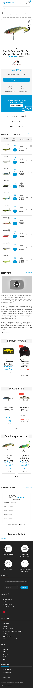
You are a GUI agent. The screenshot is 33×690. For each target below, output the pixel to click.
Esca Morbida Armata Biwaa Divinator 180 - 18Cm (8, 459)
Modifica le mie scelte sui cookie (10, 641)
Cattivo (9, 520)
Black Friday (5, 659)
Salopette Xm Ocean (24, 360)
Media (8, 512)
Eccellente (10, 504)
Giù (8, 516)
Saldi (4, 653)
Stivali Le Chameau (8, 360)
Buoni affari (5, 656)
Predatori (14, 13)
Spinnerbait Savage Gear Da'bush (24, 459)
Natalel (4, 661)
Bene (8, 508)
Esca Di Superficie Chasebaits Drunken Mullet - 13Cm (24, 411)
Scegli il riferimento (17, 80)
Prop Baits (23, 15)
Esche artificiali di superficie (12, 15)
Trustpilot (3, 540)
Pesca (7, 13)
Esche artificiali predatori (24, 13)
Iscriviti (24, 589)
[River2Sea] (16, 63)
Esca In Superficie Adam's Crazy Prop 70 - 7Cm (8, 411)
